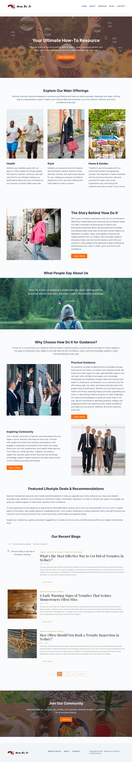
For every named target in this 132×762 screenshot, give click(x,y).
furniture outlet (108, 508)
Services (102, 6)
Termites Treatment (73, 552)
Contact (121, 6)
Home (84, 6)
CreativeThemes (95, 753)
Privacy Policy (54, 751)
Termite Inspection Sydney (52, 552)
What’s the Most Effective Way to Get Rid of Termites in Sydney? (82, 558)
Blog (111, 6)
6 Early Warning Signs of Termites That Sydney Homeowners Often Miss (76, 597)
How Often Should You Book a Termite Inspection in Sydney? (79, 637)
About (92, 6)
